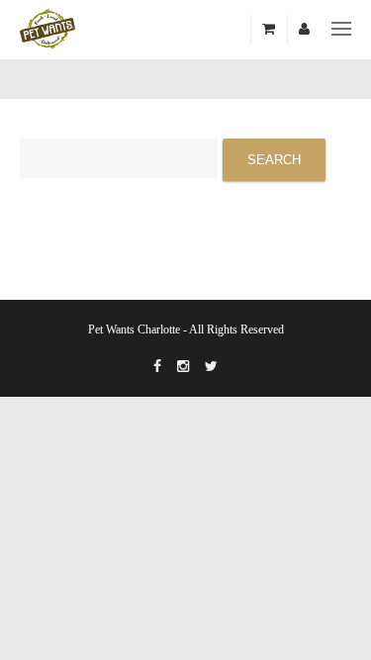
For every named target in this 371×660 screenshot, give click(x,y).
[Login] (304, 30)
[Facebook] (157, 367)
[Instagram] (183, 367)
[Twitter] (211, 367)
